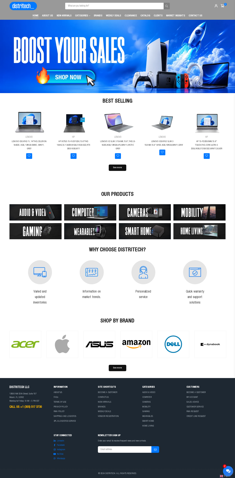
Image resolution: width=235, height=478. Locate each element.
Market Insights (175, 15)
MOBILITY (146, 407)
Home (36, 15)
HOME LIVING (148, 426)
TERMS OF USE (60, 402)
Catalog (145, 15)
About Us (47, 15)
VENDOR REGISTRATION (108, 416)
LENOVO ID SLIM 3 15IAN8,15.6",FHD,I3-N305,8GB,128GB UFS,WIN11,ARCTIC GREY (117, 145)
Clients (158, 15)
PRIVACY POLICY (61, 407)
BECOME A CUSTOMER (107, 392)
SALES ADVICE (192, 402)
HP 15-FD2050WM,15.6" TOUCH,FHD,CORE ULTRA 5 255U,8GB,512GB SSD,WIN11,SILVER (206, 145)
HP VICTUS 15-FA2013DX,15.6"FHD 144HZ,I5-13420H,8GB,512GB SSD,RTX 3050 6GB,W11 (73, 145)
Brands (98, 15)
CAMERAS (146, 402)
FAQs (56, 397)
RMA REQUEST (192, 411)
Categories (82, 15)
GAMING (146, 411)
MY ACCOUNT (192, 397)
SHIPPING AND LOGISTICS (65, 416)
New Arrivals (64, 15)
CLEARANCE (131, 15)
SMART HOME (148, 421)
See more (117, 168)
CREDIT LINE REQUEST (196, 416)
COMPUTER (147, 397)
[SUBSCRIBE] (155, 449)
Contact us (195, 15)
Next (226, 56)
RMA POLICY (59, 411)
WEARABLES (147, 416)
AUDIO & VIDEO (149, 392)
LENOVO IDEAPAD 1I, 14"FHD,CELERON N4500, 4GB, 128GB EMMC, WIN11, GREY (29, 145)
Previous (8, 56)
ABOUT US (58, 392)
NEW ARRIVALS (104, 402)
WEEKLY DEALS (113, 15)
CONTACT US (103, 397)
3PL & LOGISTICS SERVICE (65, 421)
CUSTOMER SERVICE (195, 407)
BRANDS (101, 407)
